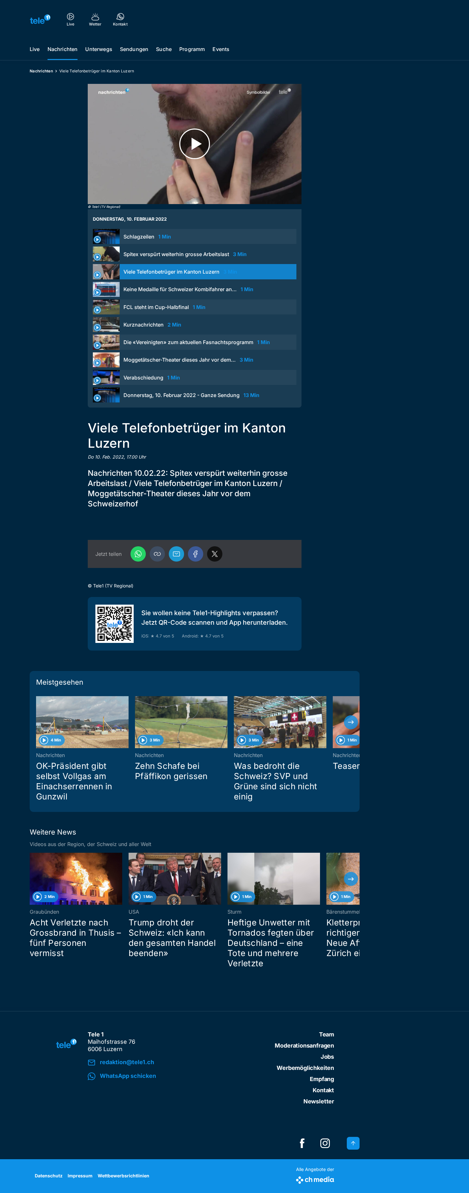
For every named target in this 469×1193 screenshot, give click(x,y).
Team (326, 1034)
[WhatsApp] (138, 554)
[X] (214, 554)
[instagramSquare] (325, 1143)
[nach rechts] (351, 722)
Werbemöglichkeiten (305, 1067)
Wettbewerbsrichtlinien (123, 1175)
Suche (164, 49)
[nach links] (38, 722)
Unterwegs (98, 49)
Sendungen (134, 49)
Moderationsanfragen (304, 1045)
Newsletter (318, 1101)
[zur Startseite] (40, 19)
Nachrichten (63, 49)
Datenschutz (49, 1175)
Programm (192, 49)
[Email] (176, 554)
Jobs (327, 1056)
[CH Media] (315, 1179)
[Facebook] (195, 554)
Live (35, 49)
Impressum (80, 1175)
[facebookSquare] (302, 1143)
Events (220, 49)
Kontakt (323, 1090)
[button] (157, 554)
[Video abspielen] (195, 144)
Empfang (322, 1079)
